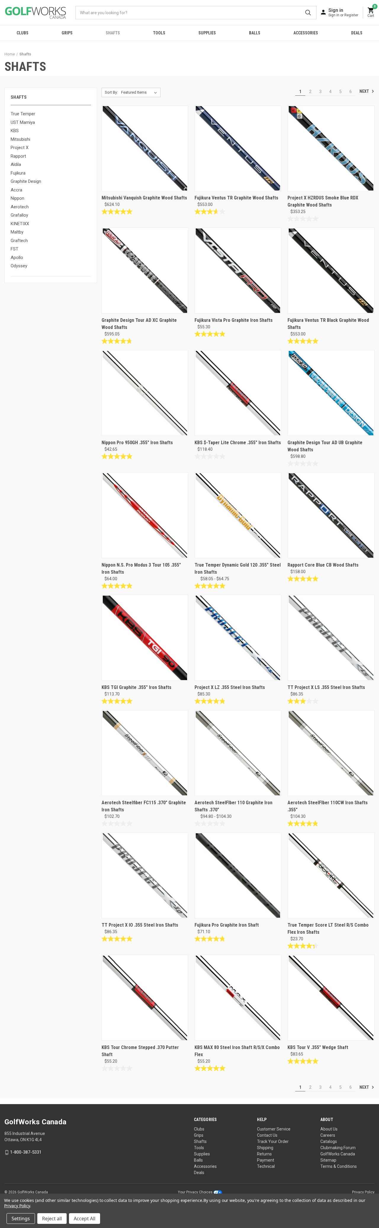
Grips (67, 33)
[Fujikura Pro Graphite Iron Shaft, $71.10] (238, 875)
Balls (254, 33)
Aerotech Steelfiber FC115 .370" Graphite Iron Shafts (144, 806)
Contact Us (267, 1135)
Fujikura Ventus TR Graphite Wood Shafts (236, 198)
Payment (265, 1160)
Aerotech (20, 207)
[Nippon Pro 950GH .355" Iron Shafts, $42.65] (145, 393)
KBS (15, 130)
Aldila (16, 164)
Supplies (207, 33)
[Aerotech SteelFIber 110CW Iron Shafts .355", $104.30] (331, 753)
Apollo (17, 257)
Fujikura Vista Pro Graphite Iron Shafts (234, 320)
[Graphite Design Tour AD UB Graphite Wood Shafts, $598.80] (331, 393)
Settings (21, 1218)
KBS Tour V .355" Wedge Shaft (318, 1047)
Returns (264, 1154)
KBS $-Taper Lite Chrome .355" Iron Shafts (238, 442)
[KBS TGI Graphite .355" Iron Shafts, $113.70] (145, 637)
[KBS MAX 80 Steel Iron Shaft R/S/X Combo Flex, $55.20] (238, 998)
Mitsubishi (20, 139)
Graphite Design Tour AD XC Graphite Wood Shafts (139, 323)
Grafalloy (19, 215)
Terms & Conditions (338, 1166)
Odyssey (19, 265)
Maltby (17, 232)
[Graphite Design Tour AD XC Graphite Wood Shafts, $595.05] (145, 270)
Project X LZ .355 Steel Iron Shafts (230, 687)
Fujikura (18, 173)
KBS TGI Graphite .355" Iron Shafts (136, 687)
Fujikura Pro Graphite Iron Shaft (227, 925)
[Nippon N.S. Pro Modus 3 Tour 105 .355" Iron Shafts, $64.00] (145, 515)
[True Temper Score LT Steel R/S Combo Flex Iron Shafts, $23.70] (331, 875)
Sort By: (111, 92)
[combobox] (196, 12)
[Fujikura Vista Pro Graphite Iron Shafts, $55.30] (238, 270)
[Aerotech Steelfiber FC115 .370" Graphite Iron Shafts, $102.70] (145, 753)
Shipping (265, 1147)
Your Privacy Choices (195, 1192)
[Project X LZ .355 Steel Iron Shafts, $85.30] (238, 637)
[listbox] (140, 92)
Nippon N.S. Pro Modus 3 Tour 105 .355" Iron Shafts (141, 568)
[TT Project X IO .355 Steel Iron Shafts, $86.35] (145, 875)
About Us (329, 1129)
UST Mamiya (23, 122)
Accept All (84, 1218)
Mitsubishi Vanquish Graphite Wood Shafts (144, 198)
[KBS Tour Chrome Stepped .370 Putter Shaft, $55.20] (145, 998)
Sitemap (328, 1160)
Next (364, 91)
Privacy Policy (363, 1192)
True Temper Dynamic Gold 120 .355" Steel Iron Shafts (238, 568)
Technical (266, 1166)
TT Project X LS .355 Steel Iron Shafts (326, 687)
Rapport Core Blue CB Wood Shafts (323, 565)
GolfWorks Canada (337, 1154)
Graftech (19, 240)
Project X (19, 147)
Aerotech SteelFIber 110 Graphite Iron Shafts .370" (233, 806)
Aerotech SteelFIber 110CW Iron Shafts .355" (328, 806)
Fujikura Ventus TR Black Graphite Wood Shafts (328, 323)
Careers (327, 1135)
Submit (308, 12)
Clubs (22, 33)
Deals (356, 33)
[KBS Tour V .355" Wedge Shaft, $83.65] (331, 998)
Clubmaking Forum (338, 1147)
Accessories (305, 33)
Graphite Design (26, 181)
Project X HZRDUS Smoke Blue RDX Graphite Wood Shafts (323, 201)
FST (14, 249)
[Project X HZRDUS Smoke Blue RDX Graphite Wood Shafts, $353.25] (331, 148)
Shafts (113, 33)
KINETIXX (20, 223)
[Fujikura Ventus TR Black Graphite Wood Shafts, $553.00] (331, 270)
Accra (16, 190)
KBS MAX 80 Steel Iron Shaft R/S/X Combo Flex (237, 1051)
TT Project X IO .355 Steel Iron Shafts (140, 925)
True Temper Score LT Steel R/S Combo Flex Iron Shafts (328, 928)
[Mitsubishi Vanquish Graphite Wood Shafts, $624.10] (145, 148)
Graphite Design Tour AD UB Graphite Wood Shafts (325, 446)
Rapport (18, 156)
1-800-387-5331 (25, 1152)
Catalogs (328, 1141)
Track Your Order (273, 1141)
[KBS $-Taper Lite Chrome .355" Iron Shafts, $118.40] (238, 393)
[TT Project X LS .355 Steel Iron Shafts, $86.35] (331, 637)
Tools (159, 33)
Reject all (52, 1218)
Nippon (17, 198)
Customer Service (273, 1129)
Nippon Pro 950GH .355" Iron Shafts (137, 442)
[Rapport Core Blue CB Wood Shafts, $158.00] (331, 515)
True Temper (23, 113)
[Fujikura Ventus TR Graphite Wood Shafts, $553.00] (238, 148)
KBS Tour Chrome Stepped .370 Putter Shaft (140, 1051)
